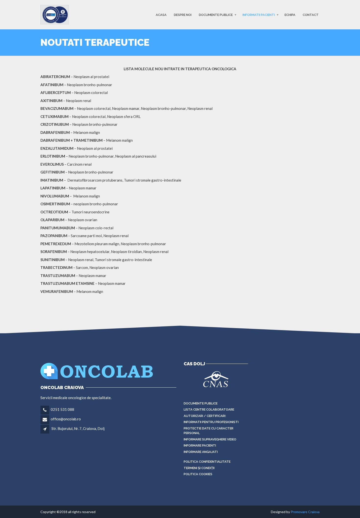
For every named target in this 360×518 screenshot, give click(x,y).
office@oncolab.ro (66, 419)
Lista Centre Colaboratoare (209, 409)
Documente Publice (216, 14)
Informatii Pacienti (258, 14)
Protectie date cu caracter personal (208, 430)
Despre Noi (183, 14)
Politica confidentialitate (207, 461)
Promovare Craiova (305, 512)
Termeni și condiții (199, 468)
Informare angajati (201, 452)
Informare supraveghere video (210, 439)
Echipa (290, 14)
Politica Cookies (198, 474)
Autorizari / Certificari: (205, 416)
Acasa (161, 14)
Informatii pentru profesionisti (211, 422)
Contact (311, 14)
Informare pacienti (200, 445)
